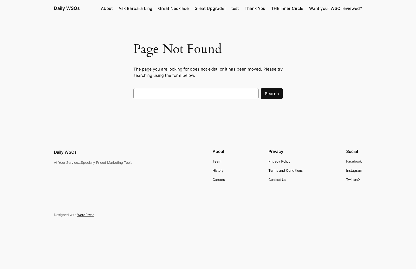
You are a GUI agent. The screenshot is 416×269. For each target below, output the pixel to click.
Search (272, 93)
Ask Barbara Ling (135, 8)
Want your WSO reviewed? (335, 8)
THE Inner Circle (287, 8)
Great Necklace (173, 8)
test (235, 8)
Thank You (255, 8)
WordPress (85, 215)
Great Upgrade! (210, 8)
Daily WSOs (67, 8)
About (107, 8)
